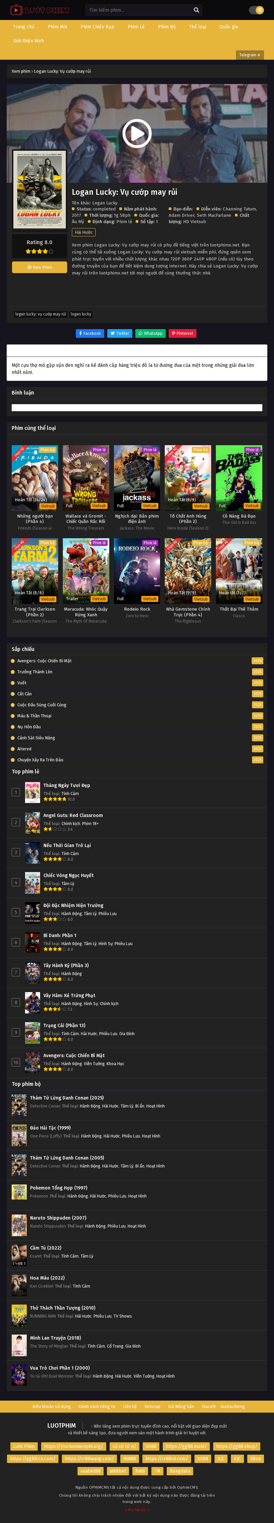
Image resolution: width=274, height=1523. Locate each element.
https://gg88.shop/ (236, 1446)
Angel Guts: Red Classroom (73, 815)
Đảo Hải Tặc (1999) (50, 1128)
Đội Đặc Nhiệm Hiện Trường (73, 905)
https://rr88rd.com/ (166, 1459)
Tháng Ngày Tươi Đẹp (66, 785)
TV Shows (123, 1316)
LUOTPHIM (61, 1425)
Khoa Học (115, 1063)
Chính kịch (70, 823)
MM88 (129, 1459)
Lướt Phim (24, 1446)
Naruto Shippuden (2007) (58, 1218)
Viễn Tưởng (94, 1063)
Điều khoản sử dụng (51, 1406)
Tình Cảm (70, 793)
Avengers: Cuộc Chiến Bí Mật (74, 1055)
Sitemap (152, 1406)
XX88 (151, 1446)
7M (157, 1471)
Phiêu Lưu (108, 913)
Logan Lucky (81, 314)
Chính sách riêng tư (97, 1406)
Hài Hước (84, 232)
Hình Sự (106, 943)
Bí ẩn (139, 1105)
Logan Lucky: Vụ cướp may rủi (40, 314)
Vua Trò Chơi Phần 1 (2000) (60, 1368)
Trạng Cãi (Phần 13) (64, 1025)
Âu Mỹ (78, 221)
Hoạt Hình (155, 1105)
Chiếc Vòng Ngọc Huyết (68, 875)
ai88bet (118, 1471)
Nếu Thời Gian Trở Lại (67, 845)
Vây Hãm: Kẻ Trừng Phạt (69, 995)
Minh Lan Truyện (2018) (55, 1338)
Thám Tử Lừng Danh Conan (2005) (67, 1158)
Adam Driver (181, 215)
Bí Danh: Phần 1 (59, 935)
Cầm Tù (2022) (45, 1248)
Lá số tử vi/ (124, 1446)
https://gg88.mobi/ (186, 1446)
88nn (255, 1459)
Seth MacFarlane (214, 215)
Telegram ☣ (250, 55)
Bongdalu (180, 1471)
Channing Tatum (239, 209)
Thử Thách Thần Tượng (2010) (62, 1308)
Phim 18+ (90, 823)
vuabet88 (91, 1471)
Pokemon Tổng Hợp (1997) (58, 1188)
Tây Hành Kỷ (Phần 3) (66, 965)
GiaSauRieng (233, 1406)
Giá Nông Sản (181, 1406)
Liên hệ (130, 1406)
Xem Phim (42, 267)
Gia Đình (127, 1033)
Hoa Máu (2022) (47, 1278)
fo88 (140, 1471)
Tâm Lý (67, 883)
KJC (221, 1459)
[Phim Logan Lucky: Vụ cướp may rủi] (38, 15)
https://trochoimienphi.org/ (73, 1446)
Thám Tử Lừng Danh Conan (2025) (67, 1098)
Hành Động (71, 913)
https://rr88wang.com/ (89, 1459)
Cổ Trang (115, 1346)
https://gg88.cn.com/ (32, 1459)
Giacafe (209, 1406)
